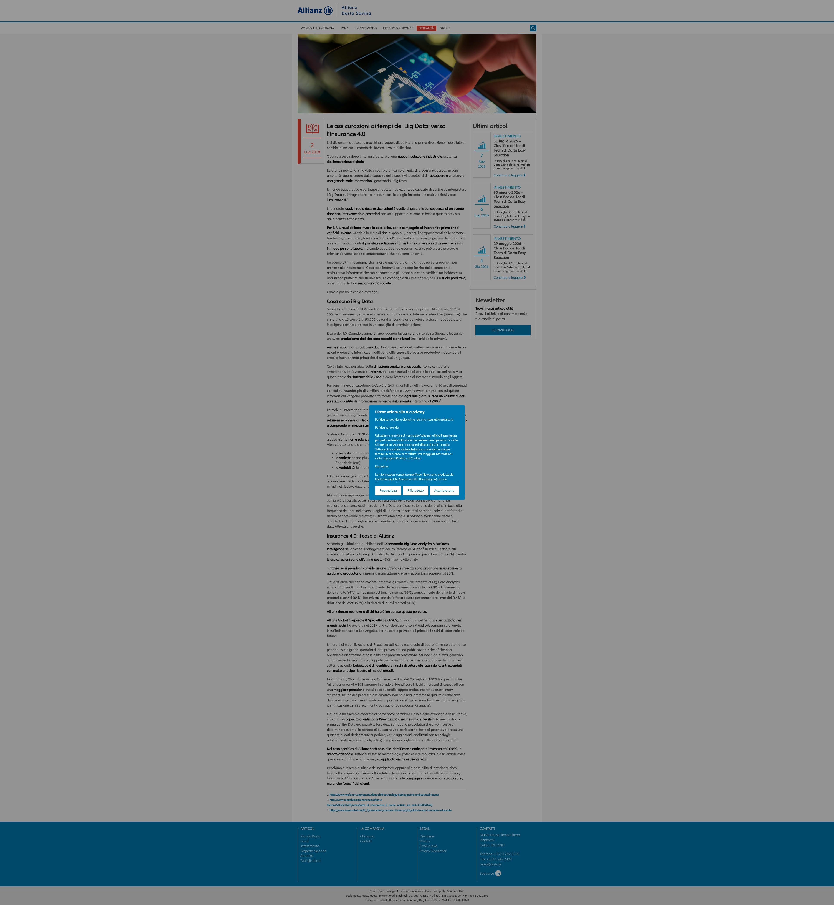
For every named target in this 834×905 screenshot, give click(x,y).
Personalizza (388, 490)
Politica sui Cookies (408, 458)
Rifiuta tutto (415, 490)
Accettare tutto (444, 490)
